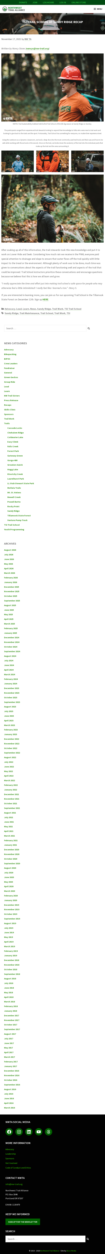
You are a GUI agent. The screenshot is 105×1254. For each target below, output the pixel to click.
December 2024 (11, 637)
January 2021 (10, 845)
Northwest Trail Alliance (49, 1250)
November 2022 (11, 743)
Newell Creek (14, 497)
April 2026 (8, 568)
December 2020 (11, 849)
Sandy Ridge (44, 308)
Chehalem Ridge (15, 432)
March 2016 (9, 1107)
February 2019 (11, 951)
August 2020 (10, 868)
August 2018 (10, 978)
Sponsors (9, 414)
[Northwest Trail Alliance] (13, 9)
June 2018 (9, 987)
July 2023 (8, 711)
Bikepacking (10, 354)
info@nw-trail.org (14, 1184)
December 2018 (11, 960)
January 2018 (10, 1010)
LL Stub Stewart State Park (20, 483)
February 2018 (11, 1006)
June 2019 (9, 932)
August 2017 (10, 1034)
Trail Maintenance (29, 313)
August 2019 (10, 923)
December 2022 (11, 739)
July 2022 (8, 762)
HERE (45, 299)
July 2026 (8, 554)
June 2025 (9, 610)
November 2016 (11, 1075)
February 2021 (11, 840)
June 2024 (9, 665)
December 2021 (11, 794)
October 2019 (10, 914)
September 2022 (12, 752)
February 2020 (11, 895)
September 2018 (12, 974)
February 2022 (11, 785)
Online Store (79, 2)
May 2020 (8, 881)
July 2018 (8, 983)
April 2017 (8, 1052)
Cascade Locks (14, 428)
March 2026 (9, 573)
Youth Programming (14, 529)
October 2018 (10, 969)
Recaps (7, 405)
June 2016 (9, 1098)
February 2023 (11, 729)
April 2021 (8, 831)
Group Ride (9, 381)
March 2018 (9, 1001)
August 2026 (10, 550)
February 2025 (11, 628)
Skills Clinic (9, 409)
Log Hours (48, 2)
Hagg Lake (12, 469)
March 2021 (9, 835)
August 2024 (10, 656)
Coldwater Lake (15, 437)
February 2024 (11, 679)
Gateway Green (15, 455)
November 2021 (11, 798)
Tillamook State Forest (19, 515)
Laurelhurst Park (15, 478)
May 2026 (8, 563)
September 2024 (12, 651)
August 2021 (10, 812)
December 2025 (11, 586)
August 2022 (10, 757)
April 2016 (8, 1103)
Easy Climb (12, 441)
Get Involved (11, 1163)
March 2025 (9, 623)
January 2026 (10, 582)
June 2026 (9, 559)
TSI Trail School (72, 308)
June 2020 (9, 877)
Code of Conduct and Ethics (18, 1167)
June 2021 (9, 821)
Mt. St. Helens (14, 492)
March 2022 (9, 780)
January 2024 (10, 683)
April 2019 (8, 941)
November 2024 (11, 642)
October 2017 (10, 1024)
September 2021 (12, 808)
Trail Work (57, 308)
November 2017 (11, 1020)
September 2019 (12, 918)
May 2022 (8, 771)
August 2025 (10, 605)
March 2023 (9, 725)
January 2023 (10, 734)
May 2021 (8, 826)
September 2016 (12, 1084)
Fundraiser (9, 368)
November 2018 (11, 964)
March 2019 (9, 946)
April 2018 (8, 997)
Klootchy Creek (15, 474)
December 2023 (11, 688)
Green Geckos (11, 377)
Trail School (46, 313)
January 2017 (10, 1066)
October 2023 (10, 697)
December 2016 (11, 1070)
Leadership (10, 1153)
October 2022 (10, 748)
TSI (68, 313)
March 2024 (9, 674)
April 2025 (8, 619)
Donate (23, 2)
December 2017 (11, 1015)
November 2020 (11, 854)
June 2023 (9, 715)
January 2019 (10, 955)
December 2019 (11, 905)
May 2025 (8, 614)
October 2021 (10, 803)
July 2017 (8, 1038)
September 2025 (12, 600)
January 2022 (10, 789)
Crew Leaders (11, 363)
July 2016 (8, 1093)
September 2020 (12, 863)
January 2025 (10, 633)
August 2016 (10, 1089)
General (8, 372)
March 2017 (9, 1057)
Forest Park (13, 451)
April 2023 (8, 720)
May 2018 (8, 992)
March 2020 (9, 891)
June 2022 (9, 766)
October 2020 (10, 858)
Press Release (11, 400)
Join (35, 2)
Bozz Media (71, 1250)
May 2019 (8, 937)
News (33, 308)
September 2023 (12, 702)
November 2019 (11, 909)
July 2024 (8, 660)
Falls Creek (12, 446)
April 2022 (8, 775)
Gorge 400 (12, 460)
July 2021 (8, 817)
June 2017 (9, 1043)
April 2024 (8, 669)
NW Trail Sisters (12, 395)
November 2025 (11, 591)
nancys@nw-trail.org (37, 48)
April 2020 (8, 886)
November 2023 (11, 692)
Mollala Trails (14, 487)
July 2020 (8, 872)
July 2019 (8, 928)
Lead (19, 308)
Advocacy (10, 308)
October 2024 (10, 646)
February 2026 (11, 577)
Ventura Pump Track (17, 520)
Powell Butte (14, 501)
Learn (26, 308)
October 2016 (10, 1080)
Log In (62, 2)
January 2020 (10, 900)
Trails (7, 423)
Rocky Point (13, 506)
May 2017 (8, 1047)
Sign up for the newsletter (22, 1221)
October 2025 (10, 596)
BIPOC (7, 358)
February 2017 (11, 1061)
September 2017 (12, 1029)
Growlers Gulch (15, 464)
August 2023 (10, 706)
